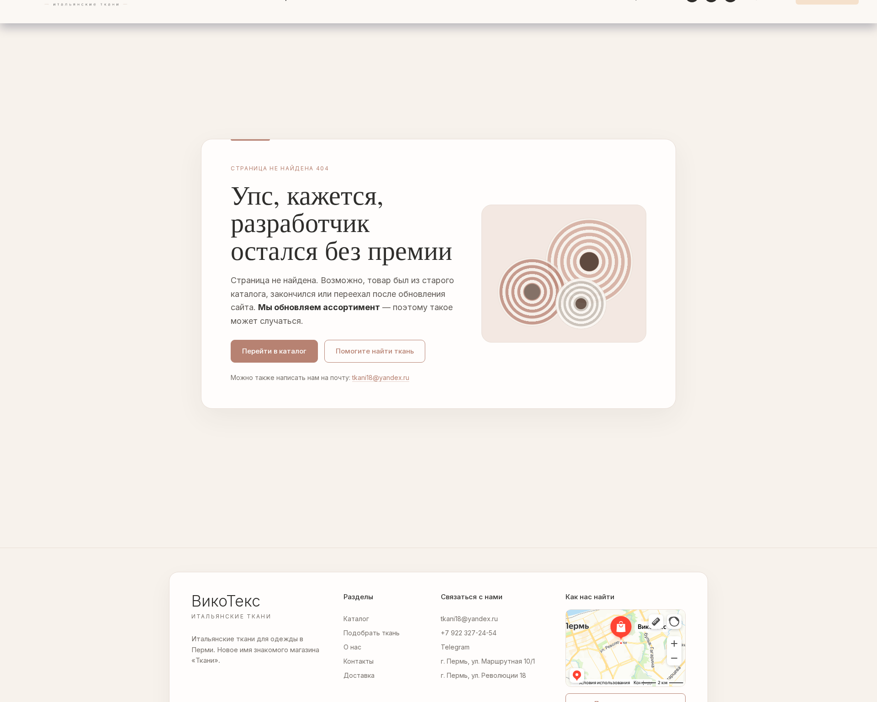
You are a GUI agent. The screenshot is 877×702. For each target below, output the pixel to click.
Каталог (356, 619)
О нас (352, 647)
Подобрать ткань (371, 633)
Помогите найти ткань (375, 351)
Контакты (358, 661)
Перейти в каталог (274, 351)
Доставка (359, 675)
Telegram (455, 647)
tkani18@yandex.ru (380, 377)
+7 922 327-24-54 (469, 633)
